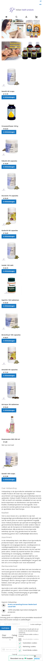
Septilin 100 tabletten (10, 300)
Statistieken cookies (30, 643)
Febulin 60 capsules (9, 161)
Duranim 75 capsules (10, 196)
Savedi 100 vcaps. (8, 473)
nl (40, 1)
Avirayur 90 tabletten (10, 404)
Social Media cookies (30, 650)
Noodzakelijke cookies (31, 639)
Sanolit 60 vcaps (8, 91)
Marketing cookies (29, 646)
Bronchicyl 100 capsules (11, 335)
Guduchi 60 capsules (10, 230)
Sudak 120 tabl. (8, 265)
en (40, 4)
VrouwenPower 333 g (10, 126)
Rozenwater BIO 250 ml (11, 439)
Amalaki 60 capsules (10, 370)
